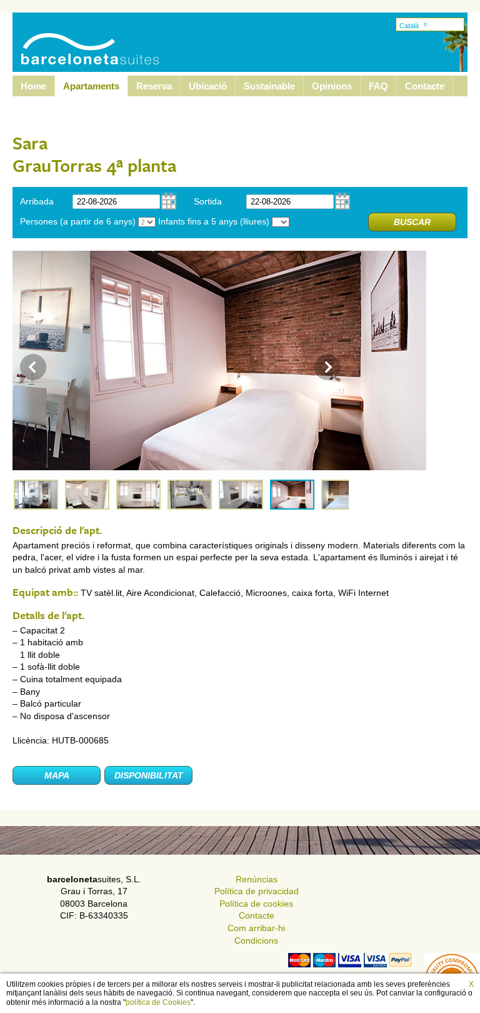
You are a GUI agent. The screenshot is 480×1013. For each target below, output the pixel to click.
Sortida (208, 201)
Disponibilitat (148, 775)
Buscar (412, 222)
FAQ (378, 86)
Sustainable (269, 86)
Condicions (256, 940)
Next (327, 367)
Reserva (154, 86)
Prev (33, 367)
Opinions (332, 86)
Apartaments (91, 86)
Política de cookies (256, 904)
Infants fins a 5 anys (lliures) (213, 221)
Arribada (37, 201)
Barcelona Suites (81, 33)
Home (33, 86)
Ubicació (208, 86)
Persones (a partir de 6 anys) (78, 221)
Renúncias (257, 879)
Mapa (56, 775)
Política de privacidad (256, 891)
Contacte (424, 86)
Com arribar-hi (256, 928)
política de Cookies (158, 1002)
